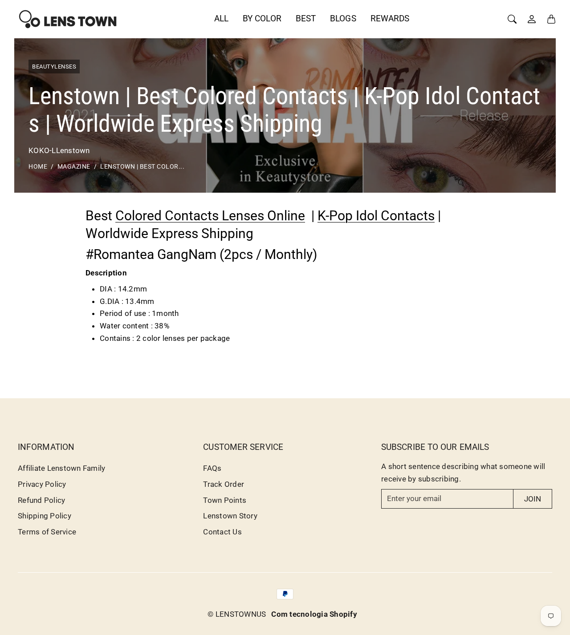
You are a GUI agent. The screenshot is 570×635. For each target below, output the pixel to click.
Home (37, 166)
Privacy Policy (42, 484)
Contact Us (222, 531)
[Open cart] (551, 19)
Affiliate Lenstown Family (61, 468)
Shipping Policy (44, 515)
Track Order (223, 484)
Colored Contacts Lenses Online (210, 215)
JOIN (532, 498)
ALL (221, 18)
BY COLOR (262, 18)
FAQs (212, 468)
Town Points (224, 500)
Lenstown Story (230, 515)
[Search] (512, 19)
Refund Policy (41, 500)
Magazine (73, 166)
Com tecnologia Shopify (314, 614)
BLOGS (343, 18)
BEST (306, 18)
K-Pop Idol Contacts (376, 215)
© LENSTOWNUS (237, 614)
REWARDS (390, 18)
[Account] (532, 19)
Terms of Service (47, 531)
